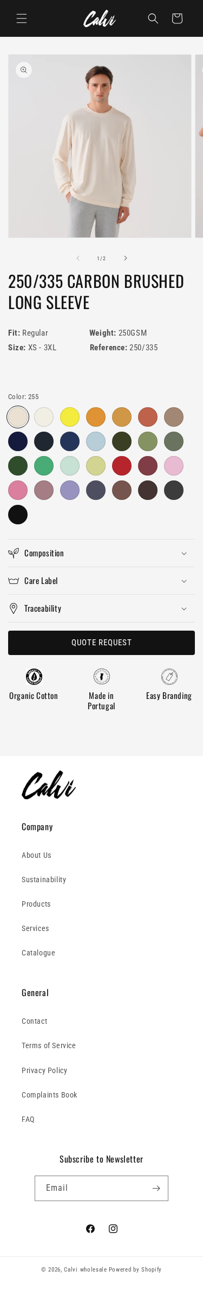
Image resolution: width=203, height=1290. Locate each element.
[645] (18, 490)
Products (36, 904)
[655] (44, 490)
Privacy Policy (44, 1070)
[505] (148, 441)
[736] (148, 490)
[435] (96, 441)
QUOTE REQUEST (101, 642)
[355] (174, 417)
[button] (22, 18)
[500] (122, 441)
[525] (44, 466)
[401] (18, 441)
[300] (70, 417)
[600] (122, 466)
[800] (18, 514)
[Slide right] (125, 258)
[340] (96, 417)
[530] (70, 466)
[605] (148, 466)
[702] (96, 490)
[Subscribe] (156, 1188)
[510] (174, 441)
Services (35, 928)
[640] (174, 466)
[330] (122, 417)
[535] (96, 466)
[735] (122, 490)
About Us (36, 855)
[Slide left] (78, 258)
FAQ (28, 1119)
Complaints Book (49, 1094)
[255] (18, 417)
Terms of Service (49, 1045)
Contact (34, 1021)
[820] (174, 490)
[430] (70, 441)
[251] (44, 417)
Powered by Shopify (135, 1269)
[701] (70, 490)
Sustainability (44, 879)
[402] (44, 441)
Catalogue (38, 952)
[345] (148, 417)
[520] (18, 466)
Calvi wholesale (85, 1269)
